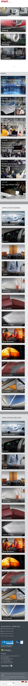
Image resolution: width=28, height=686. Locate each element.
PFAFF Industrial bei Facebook (8, 628)
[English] (26, 682)
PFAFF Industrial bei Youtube (7, 631)
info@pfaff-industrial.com (8, 662)
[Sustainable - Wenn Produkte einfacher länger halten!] (7, 650)
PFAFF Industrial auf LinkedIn (7, 633)
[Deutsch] (23, 682)
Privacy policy (9, 673)
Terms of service (16, 673)
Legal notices (3, 673)
